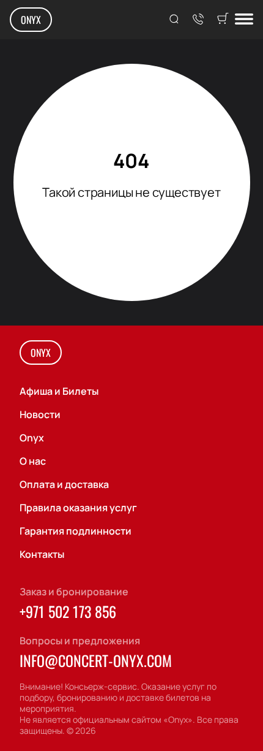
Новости (40, 414)
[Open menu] (244, 19)
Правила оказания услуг (78, 507)
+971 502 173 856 (68, 611)
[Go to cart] (222, 19)
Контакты (42, 554)
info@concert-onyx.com (96, 660)
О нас (33, 461)
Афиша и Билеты (59, 391)
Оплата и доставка (64, 484)
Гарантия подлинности (76, 531)
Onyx (31, 19)
